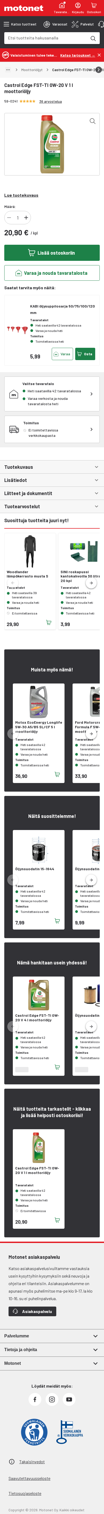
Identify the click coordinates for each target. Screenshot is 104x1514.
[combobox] (46, 38)
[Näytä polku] (8, 69)
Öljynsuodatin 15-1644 (34, 869)
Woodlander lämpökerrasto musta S (27, 574)
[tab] (55, 24)
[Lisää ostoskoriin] (49, 622)
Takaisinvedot (32, 1461)
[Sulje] (99, 55)
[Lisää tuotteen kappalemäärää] (26, 217)
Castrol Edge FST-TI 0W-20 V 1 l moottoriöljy (37, 1170)
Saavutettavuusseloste (29, 1478)
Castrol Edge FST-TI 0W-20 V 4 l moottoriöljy (37, 1017)
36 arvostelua (50, 101)
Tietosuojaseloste (25, 1493)
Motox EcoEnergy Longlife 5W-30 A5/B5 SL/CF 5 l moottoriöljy (38, 727)
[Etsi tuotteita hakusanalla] (93, 38)
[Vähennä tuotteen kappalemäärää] (9, 217)
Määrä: (10, 206)
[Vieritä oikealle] (98, 70)
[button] (91, 583)
